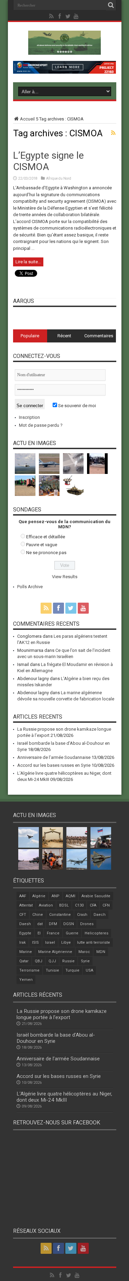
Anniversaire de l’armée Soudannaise (53, 757)
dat (40, 924)
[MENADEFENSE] (64, 49)
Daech (100, 914)
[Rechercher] (111, 5)
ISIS (35, 942)
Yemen (26, 979)
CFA (93, 905)
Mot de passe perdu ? (41, 425)
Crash (82, 914)
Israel (50, 942)
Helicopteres (96, 933)
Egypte (25, 933)
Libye (66, 942)
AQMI (70, 896)
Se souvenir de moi (76, 405)
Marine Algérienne (55, 952)
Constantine (60, 914)
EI (39, 933)
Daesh (25, 924)
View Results (64, 576)
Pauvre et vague (41, 544)
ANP (56, 896)
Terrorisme (29, 970)
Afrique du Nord (58, 178)
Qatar (24, 961)
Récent (64, 335)
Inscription (29, 417)
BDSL (64, 905)
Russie (68, 961)
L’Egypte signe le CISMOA (48, 161)
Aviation (46, 905)
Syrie (85, 961)
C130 (79, 905)
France (53, 933)
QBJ (38, 961)
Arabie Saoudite (96, 896)
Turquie (72, 970)
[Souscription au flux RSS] (113, 133)
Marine (25, 952)
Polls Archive (30, 586)
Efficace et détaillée (45, 536)
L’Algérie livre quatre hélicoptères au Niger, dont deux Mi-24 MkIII (64, 1097)
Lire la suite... (28, 261)
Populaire (30, 335)
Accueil (27, 118)
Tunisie (52, 970)
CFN (106, 905)
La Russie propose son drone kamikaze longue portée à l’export (62, 1014)
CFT (22, 914)
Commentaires (98, 335)
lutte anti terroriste (93, 942)
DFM (53, 924)
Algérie (38, 896)
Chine (37, 914)
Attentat (26, 905)
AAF (22, 896)
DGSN (68, 924)
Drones (87, 924)
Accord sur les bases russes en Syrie (53, 765)
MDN (100, 952)
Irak (22, 942)
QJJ (52, 961)
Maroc (84, 952)
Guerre (72, 933)
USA (89, 970)
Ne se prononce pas (46, 552)
